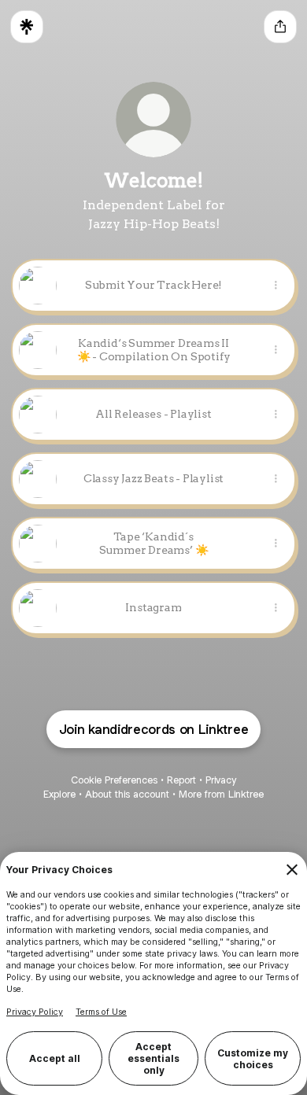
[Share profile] (280, 26)
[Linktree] (27, 26)
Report (181, 780)
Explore (59, 794)
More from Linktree (221, 794)
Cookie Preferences (114, 780)
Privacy (220, 780)
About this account (127, 794)
